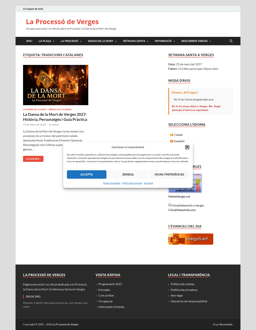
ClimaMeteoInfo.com (182, 210)
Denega (128, 174)
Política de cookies (183, 284)
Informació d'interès (111, 306)
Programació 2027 (110, 284)
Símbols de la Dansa (60, 109)
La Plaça (45, 40)
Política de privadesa (184, 289)
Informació (163, 40)
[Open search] (231, 41)
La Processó (69, 40)
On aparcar (105, 301)
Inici (29, 40)
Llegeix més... (32, 158)
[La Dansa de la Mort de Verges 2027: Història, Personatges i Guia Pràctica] (55, 85)
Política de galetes (111, 183)
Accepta (86, 174)
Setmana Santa (134, 40)
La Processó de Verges (62, 21)
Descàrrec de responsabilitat (189, 301)
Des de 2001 (33, 296)
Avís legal (148, 183)
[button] (187, 147)
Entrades (104, 289)
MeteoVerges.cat (179, 196)
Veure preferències (169, 174)
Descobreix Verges (194, 40)
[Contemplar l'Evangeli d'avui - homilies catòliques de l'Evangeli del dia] (190, 243)
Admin (55, 124)
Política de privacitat (132, 183)
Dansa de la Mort (100, 40)
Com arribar (106, 295)
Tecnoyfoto (225, 324)
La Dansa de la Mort (35, 109)
